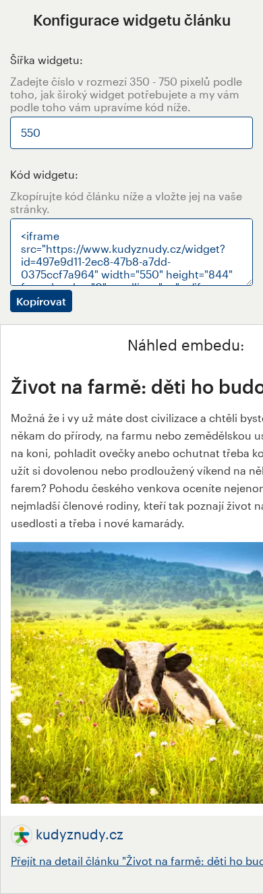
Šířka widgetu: (46, 59)
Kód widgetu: (44, 174)
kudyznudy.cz (79, 834)
